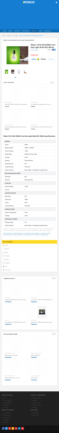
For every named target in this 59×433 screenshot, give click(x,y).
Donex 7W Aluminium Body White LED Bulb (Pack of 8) (16, 126)
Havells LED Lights (28, 234)
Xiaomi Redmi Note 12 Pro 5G (12, 377)
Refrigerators (7, 405)
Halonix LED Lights (18, 234)
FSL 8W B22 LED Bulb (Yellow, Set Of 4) (41, 104)
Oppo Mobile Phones (36, 375)
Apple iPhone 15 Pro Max (11, 355)
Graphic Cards (35, 402)
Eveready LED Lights (8, 234)
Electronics (25, 31)
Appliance (34, 31)
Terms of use (35, 415)
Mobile (10, 31)
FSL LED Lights (34, 102)
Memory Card (7, 417)
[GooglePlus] (9, 428)
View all (5, 407)
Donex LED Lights (9, 125)
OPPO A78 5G (34, 377)
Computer (17, 31)
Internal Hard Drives (37, 405)
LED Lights (15, 35)
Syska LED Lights (26, 233)
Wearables (6, 249)
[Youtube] (22, 428)
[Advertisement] (29, 17)
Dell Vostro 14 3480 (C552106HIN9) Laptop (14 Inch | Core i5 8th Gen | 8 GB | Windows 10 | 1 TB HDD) (42, 322)
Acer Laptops (34, 297)
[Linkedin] (19, 428)
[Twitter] (6, 428)
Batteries (6, 419)
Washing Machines (8, 402)
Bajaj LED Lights (44, 234)
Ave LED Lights (34, 125)
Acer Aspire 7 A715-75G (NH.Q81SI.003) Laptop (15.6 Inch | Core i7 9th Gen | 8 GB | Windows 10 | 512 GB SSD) (42, 299)
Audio (6, 245)
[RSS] (13, 428)
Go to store (51, 59)
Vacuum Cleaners (8, 400)
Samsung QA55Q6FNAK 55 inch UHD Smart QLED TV (16, 299)
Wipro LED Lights (34, 50)
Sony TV (7, 320)
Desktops (34, 400)
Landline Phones (7, 412)
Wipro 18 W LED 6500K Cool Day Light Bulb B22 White (31, 35)
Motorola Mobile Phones (36, 353)
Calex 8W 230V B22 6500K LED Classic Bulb (16, 104)
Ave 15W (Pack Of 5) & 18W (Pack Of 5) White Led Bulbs (42, 126)
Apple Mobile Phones (10, 353)
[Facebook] (3, 428)
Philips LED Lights (7, 233)
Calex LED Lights (8, 102)
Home (4, 31)
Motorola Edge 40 (35, 355)
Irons (5, 398)
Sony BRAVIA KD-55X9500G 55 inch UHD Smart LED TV (16, 322)
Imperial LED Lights (17, 233)
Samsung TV (8, 297)
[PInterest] (16, 428)
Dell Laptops (34, 320)
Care (40, 31)
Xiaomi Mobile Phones (10, 375)
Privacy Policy (35, 412)
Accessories (47, 31)
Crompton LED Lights (45, 233)
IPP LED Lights (36, 234)
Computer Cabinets (36, 398)
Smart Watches (7, 415)
